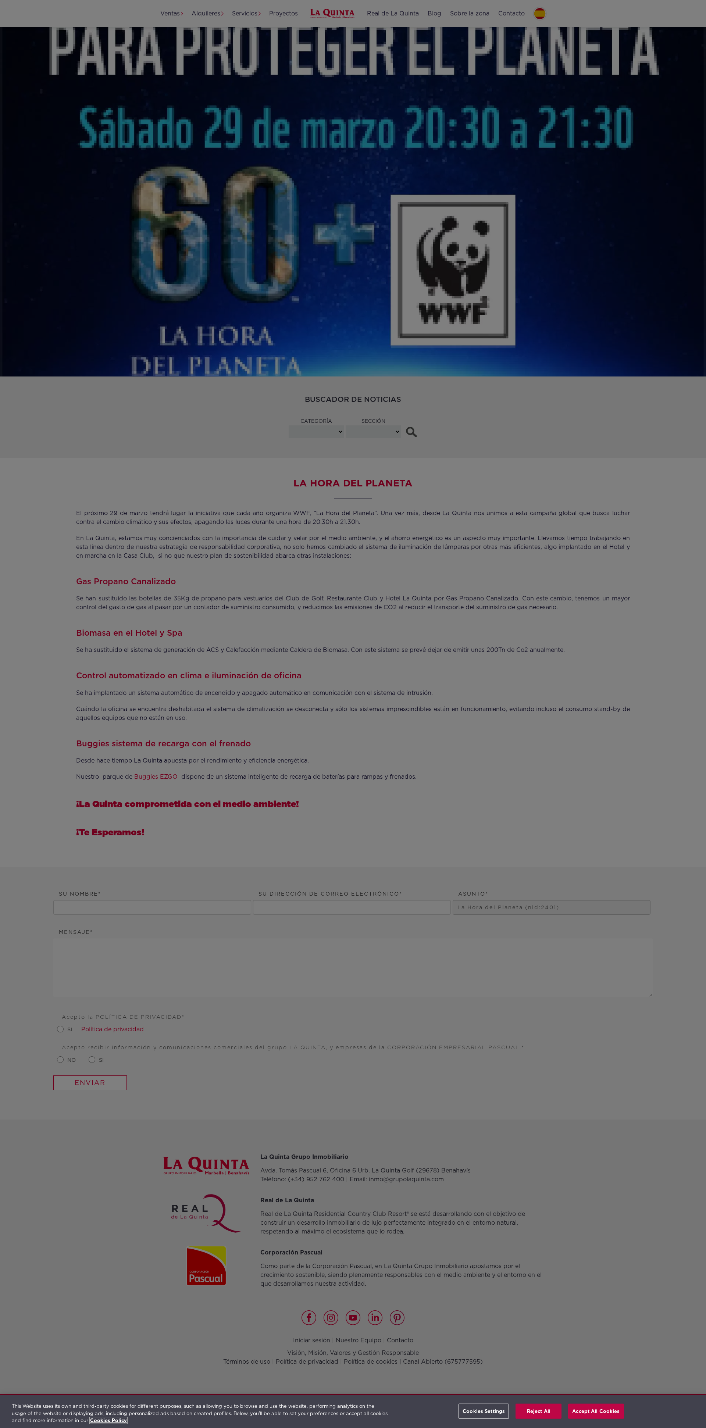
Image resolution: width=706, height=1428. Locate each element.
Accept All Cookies (596, 1411)
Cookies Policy (108, 1420)
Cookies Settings (484, 1411)
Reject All (538, 1411)
